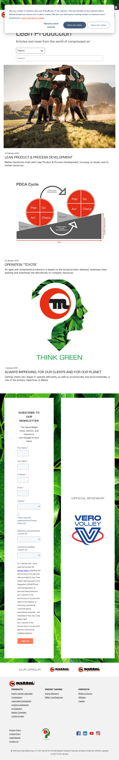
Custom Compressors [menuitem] (20, 705)
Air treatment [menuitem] (16, 709)
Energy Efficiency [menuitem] (52, 694)
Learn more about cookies (33, 18)
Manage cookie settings (51, 25)
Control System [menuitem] (17, 716)
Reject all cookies (98, 25)
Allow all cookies (74, 25)
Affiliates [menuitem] (81, 697)
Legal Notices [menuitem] (14, 738)
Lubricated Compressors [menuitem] (21, 701)
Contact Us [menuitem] (13, 741)
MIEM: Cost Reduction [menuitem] (54, 697)
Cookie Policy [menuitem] (15, 734)
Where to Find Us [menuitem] (85, 694)
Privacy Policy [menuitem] (15, 730)
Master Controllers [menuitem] (18, 712)
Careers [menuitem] (81, 701)
